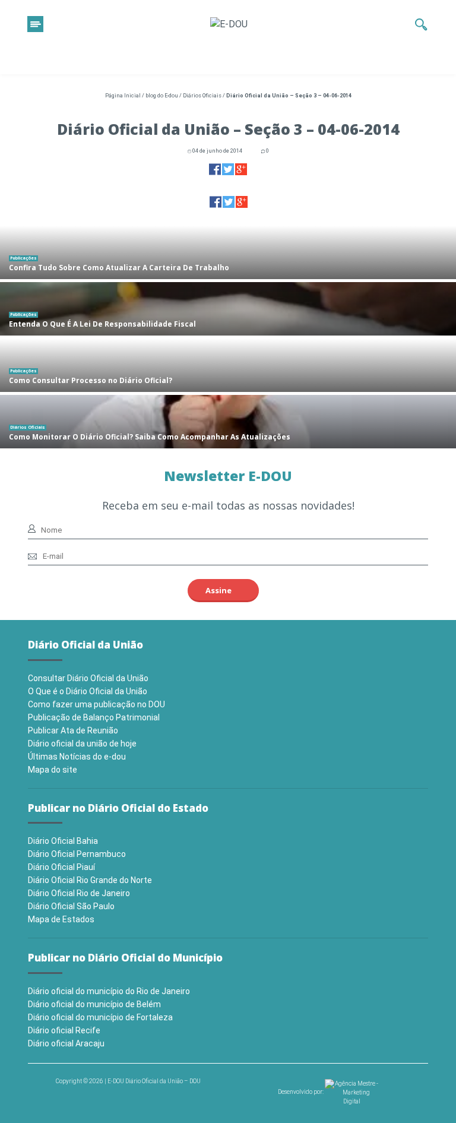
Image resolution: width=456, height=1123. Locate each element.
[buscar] (421, 24)
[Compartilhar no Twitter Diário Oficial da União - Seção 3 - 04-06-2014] (228, 169)
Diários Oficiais (202, 96)
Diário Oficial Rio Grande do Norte (90, 880)
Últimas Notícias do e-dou (77, 756)
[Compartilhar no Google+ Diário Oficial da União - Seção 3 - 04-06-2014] (241, 169)
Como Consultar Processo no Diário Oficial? (90, 380)
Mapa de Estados (61, 919)
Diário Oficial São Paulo (71, 906)
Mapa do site (52, 769)
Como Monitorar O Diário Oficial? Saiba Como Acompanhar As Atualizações (149, 437)
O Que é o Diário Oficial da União (87, 691)
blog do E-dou (161, 96)
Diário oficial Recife (64, 1030)
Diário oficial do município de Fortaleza (100, 1017)
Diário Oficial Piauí (61, 867)
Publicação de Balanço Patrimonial (94, 717)
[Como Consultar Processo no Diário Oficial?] (228, 365)
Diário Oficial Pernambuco (77, 854)
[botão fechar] (35, 24)
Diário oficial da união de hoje (82, 743)
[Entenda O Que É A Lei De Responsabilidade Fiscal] (228, 309)
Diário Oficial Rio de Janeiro (79, 893)
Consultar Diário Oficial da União (88, 678)
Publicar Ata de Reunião (73, 730)
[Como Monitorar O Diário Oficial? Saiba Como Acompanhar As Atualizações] (228, 421)
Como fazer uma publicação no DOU (96, 704)
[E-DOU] (229, 24)
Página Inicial (123, 96)
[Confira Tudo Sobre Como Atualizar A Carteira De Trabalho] (228, 252)
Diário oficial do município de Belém (94, 1004)
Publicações (23, 258)
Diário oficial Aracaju (66, 1043)
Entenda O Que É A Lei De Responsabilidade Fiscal (102, 324)
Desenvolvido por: (301, 1092)
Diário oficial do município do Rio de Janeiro (109, 991)
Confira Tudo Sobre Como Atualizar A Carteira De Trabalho (119, 267)
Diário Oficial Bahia (63, 841)
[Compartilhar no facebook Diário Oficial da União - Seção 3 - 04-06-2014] (215, 169)
